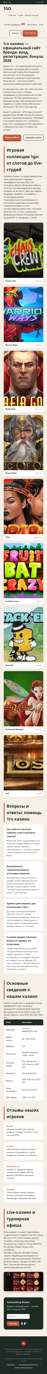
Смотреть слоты (33, 137)
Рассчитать (13, 1323)
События (12, 15)
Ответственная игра (23, 1367)
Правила (11, 1364)
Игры (41, 24)
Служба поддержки (14, 24)
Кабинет (15, 33)
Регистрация (30, 33)
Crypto (20, 15)
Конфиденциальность (29, 1364)
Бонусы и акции (32, 15)
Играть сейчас (12, 137)
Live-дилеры (32, 24)
